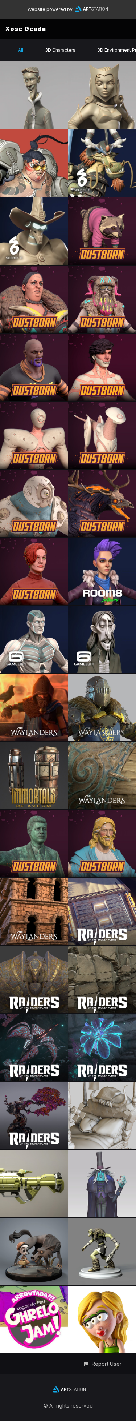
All (20, 50)
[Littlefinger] (34, 66)
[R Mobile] (102, 1290)
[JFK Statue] (34, 814)
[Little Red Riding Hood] (34, 1222)
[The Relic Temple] (34, 950)
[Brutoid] (102, 406)
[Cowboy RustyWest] (34, 202)
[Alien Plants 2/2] (34, 1018)
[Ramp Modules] (102, 882)
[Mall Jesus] (102, 814)
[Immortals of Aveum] (34, 746)
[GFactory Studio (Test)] (102, 1086)
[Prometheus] (34, 610)
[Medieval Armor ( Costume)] (102, 678)
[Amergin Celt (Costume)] (34, 678)
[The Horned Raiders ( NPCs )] (102, 270)
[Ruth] (34, 542)
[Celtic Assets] (102, 746)
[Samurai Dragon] (102, 134)
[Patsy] (34, 270)
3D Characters (60, 50)
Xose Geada (25, 28)
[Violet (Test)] (102, 542)
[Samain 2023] (102, 1154)
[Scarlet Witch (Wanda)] (102, 66)
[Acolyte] (34, 406)
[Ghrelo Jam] (34, 1290)
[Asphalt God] (102, 474)
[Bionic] (34, 474)
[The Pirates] (102, 610)
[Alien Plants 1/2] (102, 1018)
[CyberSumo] (34, 134)
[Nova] (34, 1154)
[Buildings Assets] (34, 882)
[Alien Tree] (34, 1086)
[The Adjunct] (102, 338)
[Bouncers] (34, 338)
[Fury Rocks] (102, 950)
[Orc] (102, 1222)
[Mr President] (102, 202)
